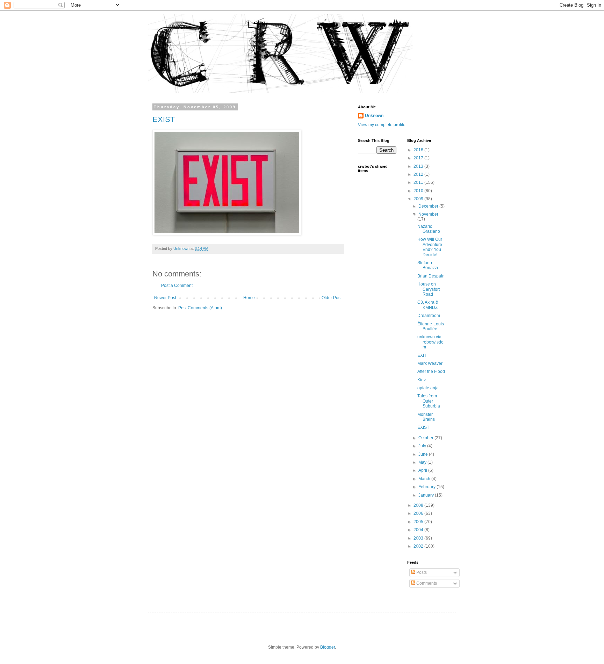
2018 (419, 149)
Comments (426, 583)
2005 (419, 521)
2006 (419, 513)
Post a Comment (177, 285)
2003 (419, 538)
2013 (419, 166)
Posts (421, 572)
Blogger (327, 647)
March (424, 478)
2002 (419, 546)
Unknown (374, 115)
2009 (419, 198)
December (428, 206)
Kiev (421, 379)
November (428, 214)
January (426, 495)
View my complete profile (381, 124)
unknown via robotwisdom (430, 341)
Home (249, 297)
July (422, 445)
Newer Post (165, 297)
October (426, 437)
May (422, 462)
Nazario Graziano (428, 229)
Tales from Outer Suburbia (428, 401)
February (427, 486)
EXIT (421, 355)
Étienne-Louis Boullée (430, 326)
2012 (419, 174)
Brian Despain (431, 276)
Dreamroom (428, 315)
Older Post (331, 297)
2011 (419, 182)
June (423, 454)
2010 (419, 190)
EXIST (163, 119)
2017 (419, 158)
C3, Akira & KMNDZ (427, 305)
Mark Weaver (430, 363)
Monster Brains (426, 417)
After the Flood (431, 371)
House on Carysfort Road (428, 289)
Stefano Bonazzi (427, 265)
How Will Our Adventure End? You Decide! (429, 247)
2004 (419, 529)
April (423, 470)
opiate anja (428, 387)
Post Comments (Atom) (200, 307)
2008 (419, 505)
